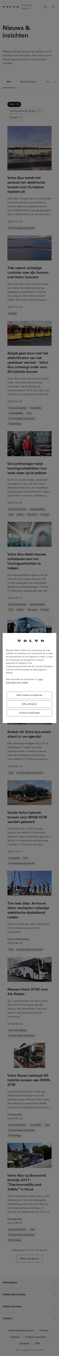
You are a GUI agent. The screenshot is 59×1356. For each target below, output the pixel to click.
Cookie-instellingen (29, 713)
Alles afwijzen (29, 704)
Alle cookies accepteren (29, 695)
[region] (29, 678)
